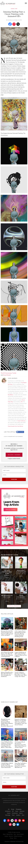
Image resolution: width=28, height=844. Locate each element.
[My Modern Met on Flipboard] (19, 820)
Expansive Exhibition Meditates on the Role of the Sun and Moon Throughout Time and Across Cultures (20, 721)
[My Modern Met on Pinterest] (8, 820)
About (4, 834)
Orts (22, 401)
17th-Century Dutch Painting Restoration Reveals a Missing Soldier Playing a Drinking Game (20, 633)
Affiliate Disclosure (18, 836)
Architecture (7, 811)
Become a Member (14, 455)
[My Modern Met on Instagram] (15, 820)
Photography (18, 809)
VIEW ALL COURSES (10, 509)
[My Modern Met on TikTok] (10, 824)
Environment (15, 813)
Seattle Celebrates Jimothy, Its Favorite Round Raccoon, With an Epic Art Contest (20, 674)
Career (16, 811)
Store (23, 815)
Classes (8, 813)
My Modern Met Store (9, 554)
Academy (18, 815)
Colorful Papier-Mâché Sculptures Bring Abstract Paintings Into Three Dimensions (7, 765)
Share (21, 432)
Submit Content (20, 834)
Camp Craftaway (21, 420)
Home (12, 8)
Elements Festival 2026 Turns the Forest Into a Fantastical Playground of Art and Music (7, 633)
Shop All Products (14, 606)
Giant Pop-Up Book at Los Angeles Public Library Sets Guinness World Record (20, 765)
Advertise (11, 836)
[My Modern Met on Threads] (14, 824)
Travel (13, 815)
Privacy (11, 838)
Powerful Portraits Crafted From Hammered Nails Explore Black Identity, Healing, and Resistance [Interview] (7, 722)
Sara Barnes (10, 20)
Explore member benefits (14, 458)
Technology (7, 815)
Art (16, 8)
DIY (13, 811)
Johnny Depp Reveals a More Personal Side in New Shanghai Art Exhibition (7, 674)
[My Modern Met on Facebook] (4, 820)
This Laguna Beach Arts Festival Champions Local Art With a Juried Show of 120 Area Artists (20, 744)
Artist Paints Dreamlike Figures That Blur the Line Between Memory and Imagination (7, 654)
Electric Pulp (20, 841)
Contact (6, 836)
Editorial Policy (9, 834)
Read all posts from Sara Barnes (15, 426)
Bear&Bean (10, 394)
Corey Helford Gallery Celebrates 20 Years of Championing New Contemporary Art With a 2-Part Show (7, 744)
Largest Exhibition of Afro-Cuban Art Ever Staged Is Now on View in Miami (21, 654)
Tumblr (8, 373)
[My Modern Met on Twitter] (12, 820)
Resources (22, 811)
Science (21, 813)
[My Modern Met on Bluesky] (17, 824)
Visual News (6, 375)
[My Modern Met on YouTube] (23, 820)
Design (12, 809)
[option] (7, 542)
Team (15, 834)
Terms (15, 838)
